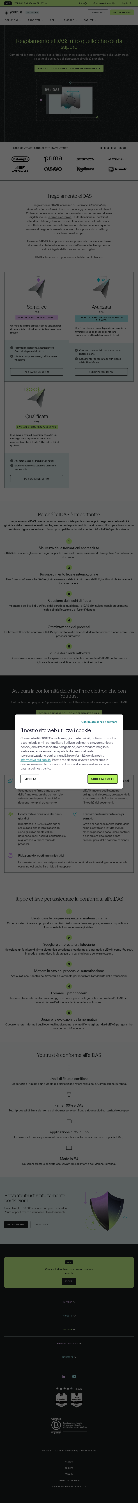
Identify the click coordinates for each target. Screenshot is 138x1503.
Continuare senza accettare (99, 721)
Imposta (30, 779)
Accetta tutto (102, 779)
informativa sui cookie (35, 759)
